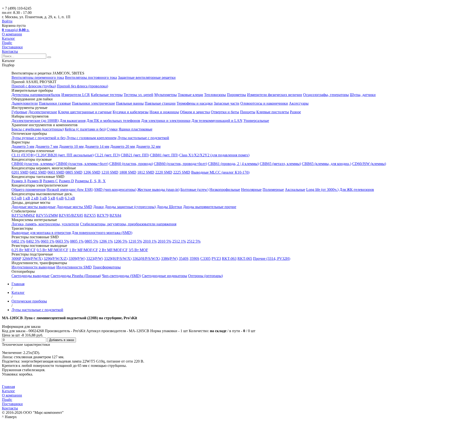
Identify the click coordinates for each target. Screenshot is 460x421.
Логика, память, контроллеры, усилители (45, 224)
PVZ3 (216, 258)
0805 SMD (73, 172)
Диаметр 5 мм (23, 146)
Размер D (66, 181)
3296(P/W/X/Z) (56, 258)
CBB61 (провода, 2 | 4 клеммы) (233, 164)
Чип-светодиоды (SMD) (121, 276)
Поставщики (12, 47)
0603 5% (62, 241)
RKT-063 (229, 258)
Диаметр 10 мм (71, 146)
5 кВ (51, 198)
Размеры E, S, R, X (90, 181)
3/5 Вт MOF (138, 250)
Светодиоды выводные (31, 276)
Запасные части (226, 103)
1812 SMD (145, 172)
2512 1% (179, 241)
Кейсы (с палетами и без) (85, 129)
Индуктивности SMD (74, 267)
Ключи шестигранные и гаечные (85, 112)
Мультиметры (165, 95)
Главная (8, 387)
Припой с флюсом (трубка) (34, 86)
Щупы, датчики (363, 95)
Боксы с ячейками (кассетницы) (38, 129)
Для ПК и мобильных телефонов (113, 121)
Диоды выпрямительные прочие (209, 207)
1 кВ (26, 198)
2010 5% (164, 241)
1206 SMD (91, 172)
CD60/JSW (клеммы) (369, 164)
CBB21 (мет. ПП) (135, 155)
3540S (184, 258)
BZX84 (115, 215)
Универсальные (256, 121)
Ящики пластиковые (135, 129)
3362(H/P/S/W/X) (146, 258)
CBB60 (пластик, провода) (131, 164)
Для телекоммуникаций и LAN (216, 121)
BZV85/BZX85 (71, 215)
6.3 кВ (70, 198)
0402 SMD (37, 172)
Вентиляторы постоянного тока (91, 77)
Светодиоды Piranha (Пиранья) (76, 276)
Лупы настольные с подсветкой (143, 138)
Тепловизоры (215, 95)
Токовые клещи (190, 95)
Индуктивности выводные (33, 267)
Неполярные (251, 190)
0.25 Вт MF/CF (24, 250)
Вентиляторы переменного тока (38, 77)
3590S (194, 258)
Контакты (10, 51)
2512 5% (194, 241)
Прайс (7, 43)
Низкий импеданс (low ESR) (69, 190)
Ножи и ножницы (164, 112)
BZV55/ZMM (47, 215)
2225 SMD (181, 172)
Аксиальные (295, 190)
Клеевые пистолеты (272, 112)
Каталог (8, 38)
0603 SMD (55, 172)
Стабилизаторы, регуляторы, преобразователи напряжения (128, 224)
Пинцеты (247, 112)
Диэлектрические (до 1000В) (35, 121)
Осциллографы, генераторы (326, 95)
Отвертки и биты (225, 112)
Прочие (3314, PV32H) (271, 258)
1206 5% (120, 241)
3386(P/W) (169, 258)
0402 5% (33, 241)
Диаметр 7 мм (46, 146)
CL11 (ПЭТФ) (23, 155)
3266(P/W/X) (32, 258)
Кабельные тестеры (107, 95)
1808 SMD (127, 172)
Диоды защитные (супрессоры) (130, 207)
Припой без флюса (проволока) (82, 86)
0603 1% (47, 241)
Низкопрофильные (224, 190)
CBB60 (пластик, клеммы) (33, 164)
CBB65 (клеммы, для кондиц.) (326, 164)
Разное (295, 112)
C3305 (205, 258)
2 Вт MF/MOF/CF (113, 250)
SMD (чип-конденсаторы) (115, 190)
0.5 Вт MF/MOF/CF (52, 250)
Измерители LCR (75, 95)
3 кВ (43, 198)
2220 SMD (163, 172)
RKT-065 (244, 258)
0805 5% (91, 241)
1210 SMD (109, 172)
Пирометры (236, 95)
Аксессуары (299, 103)
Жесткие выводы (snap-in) (158, 190)
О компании (12, 34)
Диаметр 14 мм (97, 146)
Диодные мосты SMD (74, 207)
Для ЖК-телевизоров (356, 190)
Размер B (34, 181)
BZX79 (103, 215)
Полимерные (273, 190)
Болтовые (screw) (194, 190)
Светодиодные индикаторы (164, 276)
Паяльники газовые (55, 103)
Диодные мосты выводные (34, 207)
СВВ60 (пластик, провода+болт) (180, 164)
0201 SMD (20, 172)
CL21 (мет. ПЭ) (107, 155)
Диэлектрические (42, 112)
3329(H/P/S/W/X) (118, 258)
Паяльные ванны (130, 103)
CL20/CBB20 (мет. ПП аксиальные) (64, 155)
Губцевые (19, 112)
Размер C (50, 181)
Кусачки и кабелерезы (131, 112)
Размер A (19, 181)
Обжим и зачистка (195, 112)
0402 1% (18, 241)
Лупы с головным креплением (91, 138)
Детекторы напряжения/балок (36, 95)
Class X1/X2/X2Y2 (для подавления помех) (214, 155)
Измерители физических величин (274, 95)
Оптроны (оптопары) (205, 276)
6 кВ (60, 198)
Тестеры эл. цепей (138, 95)
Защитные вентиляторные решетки (147, 77)
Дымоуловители (25, 103)
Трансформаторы (107, 267)
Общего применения (29, 190)
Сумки (112, 129)
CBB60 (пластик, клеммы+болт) (82, 164)
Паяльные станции (160, 103)
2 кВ (35, 198)
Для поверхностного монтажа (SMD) (102, 233)
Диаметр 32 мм (148, 146)
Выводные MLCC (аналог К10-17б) (220, 172)
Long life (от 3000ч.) (322, 190)
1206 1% (106, 241)
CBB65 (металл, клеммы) (280, 164)
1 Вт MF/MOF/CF (83, 250)
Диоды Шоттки (169, 207)
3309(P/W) (77, 258)
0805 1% (77, 241)
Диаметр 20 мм (122, 146)
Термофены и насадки (195, 103)
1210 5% (135, 241)
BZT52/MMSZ (23, 215)
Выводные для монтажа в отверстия (41, 233)
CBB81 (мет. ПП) (164, 155)
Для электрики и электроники (165, 121)
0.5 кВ (17, 198)
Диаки (98, 207)
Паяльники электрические (93, 103)
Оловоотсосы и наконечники (264, 103)
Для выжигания (73, 121)
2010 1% (150, 241)
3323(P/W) (94, 258)
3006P (16, 258)
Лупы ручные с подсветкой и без (38, 138)
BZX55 (90, 215)
